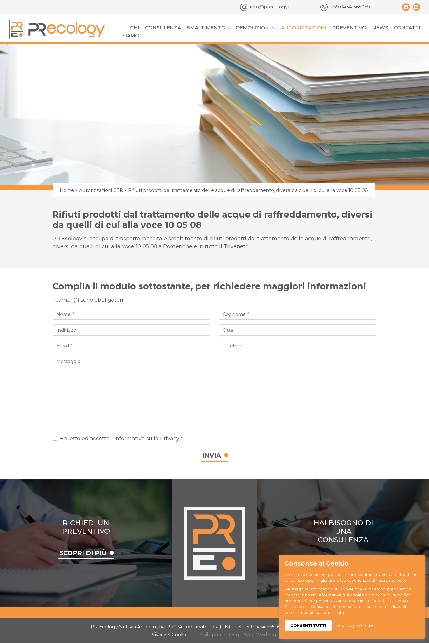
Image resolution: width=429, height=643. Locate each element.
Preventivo (349, 28)
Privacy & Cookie (168, 634)
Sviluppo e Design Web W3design (240, 634)
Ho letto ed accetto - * (121, 438)
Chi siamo (130, 32)
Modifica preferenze (355, 625)
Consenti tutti (308, 625)
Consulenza (163, 28)
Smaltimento (206, 28)
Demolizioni (253, 28)
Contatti (407, 28)
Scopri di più (83, 553)
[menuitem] (126, 32)
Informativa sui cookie (341, 594)
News (380, 28)
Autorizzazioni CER (101, 190)
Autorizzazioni (303, 28)
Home (67, 190)
